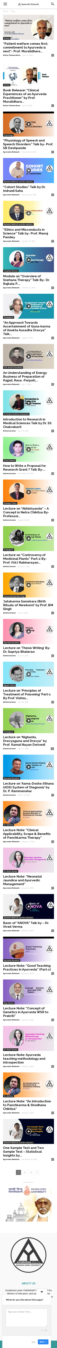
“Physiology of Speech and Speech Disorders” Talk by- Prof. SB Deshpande (28, 144)
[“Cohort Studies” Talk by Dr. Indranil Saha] (28, 170)
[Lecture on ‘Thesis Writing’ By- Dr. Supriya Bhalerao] (28, 631)
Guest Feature (9, 460)
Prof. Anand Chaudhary (13, 367)
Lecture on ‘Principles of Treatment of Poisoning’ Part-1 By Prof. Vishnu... (27, 694)
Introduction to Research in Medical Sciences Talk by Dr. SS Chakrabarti (27, 423)
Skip (33, 1342)
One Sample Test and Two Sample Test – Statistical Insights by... (23, 1151)
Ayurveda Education (11, 643)
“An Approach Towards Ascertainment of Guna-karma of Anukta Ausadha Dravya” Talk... (26, 328)
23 (52, 749)
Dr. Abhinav (8, 825)
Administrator (9, 431)
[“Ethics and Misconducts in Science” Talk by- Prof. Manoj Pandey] (28, 213)
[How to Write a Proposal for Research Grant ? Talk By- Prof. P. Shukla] (28, 449)
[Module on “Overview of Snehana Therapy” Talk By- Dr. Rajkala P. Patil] (28, 259)
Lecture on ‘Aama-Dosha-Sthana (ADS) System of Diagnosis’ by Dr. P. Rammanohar (28, 787)
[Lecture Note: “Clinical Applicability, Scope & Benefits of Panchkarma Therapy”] (28, 813)
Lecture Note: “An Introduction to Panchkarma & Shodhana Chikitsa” (27, 1105)
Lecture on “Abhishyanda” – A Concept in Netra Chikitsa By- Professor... (26, 512)
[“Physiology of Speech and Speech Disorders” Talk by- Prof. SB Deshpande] (28, 124)
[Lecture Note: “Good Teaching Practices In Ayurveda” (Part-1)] (28, 949)
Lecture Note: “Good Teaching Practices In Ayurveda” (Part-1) (27, 967)
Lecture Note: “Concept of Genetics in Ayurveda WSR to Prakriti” (25, 1012)
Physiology (8, 135)
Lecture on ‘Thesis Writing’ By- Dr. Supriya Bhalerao (26, 650)
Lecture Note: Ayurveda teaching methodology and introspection (24, 1058)
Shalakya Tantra (10, 503)
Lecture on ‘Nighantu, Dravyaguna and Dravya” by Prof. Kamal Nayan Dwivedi (25, 740)
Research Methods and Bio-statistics (18, 182)
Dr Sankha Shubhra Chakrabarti (16, 414)
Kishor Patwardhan (11, 55)
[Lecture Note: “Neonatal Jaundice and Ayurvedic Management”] (28, 860)
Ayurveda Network (11, 152)
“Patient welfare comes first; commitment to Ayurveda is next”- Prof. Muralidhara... (25, 47)
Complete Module (11, 271)
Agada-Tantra (9, 685)
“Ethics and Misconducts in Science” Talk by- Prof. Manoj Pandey (25, 233)
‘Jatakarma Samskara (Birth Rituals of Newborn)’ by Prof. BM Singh (28, 605)
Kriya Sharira (9, 1003)
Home (5, 11)
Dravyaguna (8, 317)
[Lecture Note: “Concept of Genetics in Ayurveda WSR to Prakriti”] (28, 991)
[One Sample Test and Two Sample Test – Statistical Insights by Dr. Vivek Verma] (28, 1131)
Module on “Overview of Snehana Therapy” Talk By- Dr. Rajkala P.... (26, 280)
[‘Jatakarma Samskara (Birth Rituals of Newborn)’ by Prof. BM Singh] (28, 584)
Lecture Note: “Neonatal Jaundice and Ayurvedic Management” (22, 880)
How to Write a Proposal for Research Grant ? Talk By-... (24, 467)
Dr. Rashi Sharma (10, 871)
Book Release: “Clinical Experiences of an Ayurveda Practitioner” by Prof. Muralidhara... (25, 95)
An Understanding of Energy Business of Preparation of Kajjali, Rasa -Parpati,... (25, 376)
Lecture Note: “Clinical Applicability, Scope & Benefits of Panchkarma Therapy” (27, 833)
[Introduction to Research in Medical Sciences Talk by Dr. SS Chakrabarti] (28, 402)
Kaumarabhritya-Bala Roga (14, 596)
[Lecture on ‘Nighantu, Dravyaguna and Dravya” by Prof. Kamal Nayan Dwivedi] (28, 720)
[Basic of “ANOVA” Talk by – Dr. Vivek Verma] (28, 906)
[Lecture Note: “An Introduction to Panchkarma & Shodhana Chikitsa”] (28, 1084)
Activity (6, 38)
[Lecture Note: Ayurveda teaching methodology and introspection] (28, 1038)
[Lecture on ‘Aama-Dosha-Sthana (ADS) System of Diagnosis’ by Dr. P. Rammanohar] (28, 767)
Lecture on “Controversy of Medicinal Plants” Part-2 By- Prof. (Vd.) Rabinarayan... (25, 558)
